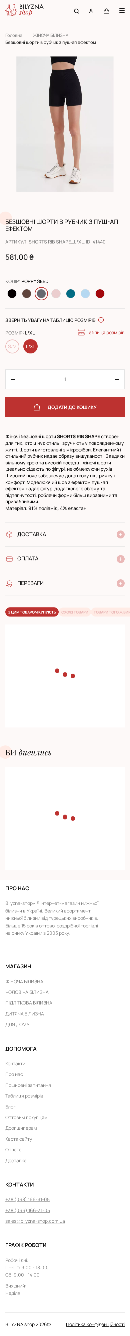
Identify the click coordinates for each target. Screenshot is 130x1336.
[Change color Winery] (100, 293)
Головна (13, 35)
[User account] (91, 11)
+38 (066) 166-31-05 (27, 1210)
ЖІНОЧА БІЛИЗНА (50, 35)
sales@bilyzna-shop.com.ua (35, 1221)
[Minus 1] (117, 379)
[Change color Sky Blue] (85, 293)
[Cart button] (106, 11)
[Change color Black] (12, 293)
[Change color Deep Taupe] (26, 293)
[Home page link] (24, 11)
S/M (12, 346)
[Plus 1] (13, 379)
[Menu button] (122, 11)
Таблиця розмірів (106, 332)
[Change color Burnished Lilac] (56, 293)
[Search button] (76, 11)
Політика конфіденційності (95, 1324)
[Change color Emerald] (70, 293)
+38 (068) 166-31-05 (27, 1199)
